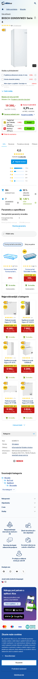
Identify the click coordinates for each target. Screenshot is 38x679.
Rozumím (19, 663)
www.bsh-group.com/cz (20, 455)
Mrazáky (23, 9)
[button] (19, 498)
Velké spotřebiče (11, 9)
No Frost (10, 480)
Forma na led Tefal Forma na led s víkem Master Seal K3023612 (10, 271)
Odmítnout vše (19, 675)
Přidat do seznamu (10, 134)
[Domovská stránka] (2, 9)
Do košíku (12, 337)
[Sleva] (24, 251)
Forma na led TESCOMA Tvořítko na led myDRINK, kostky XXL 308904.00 (30, 271)
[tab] (4, 144)
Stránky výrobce (27, 447)
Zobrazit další (17, 425)
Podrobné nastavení (19, 669)
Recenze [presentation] (11, 144)
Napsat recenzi (20, 162)
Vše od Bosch (6, 14)
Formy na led (10, 289)
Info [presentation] (4, 144)
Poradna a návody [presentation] (23, 144)
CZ (5, 582)
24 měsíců (15, 444)
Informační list (16, 447)
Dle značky (13, 485)
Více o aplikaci (10, 604)
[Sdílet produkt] (35, 17)
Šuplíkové (10, 483)
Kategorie (6, 434)
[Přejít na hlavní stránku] (7, 3)
